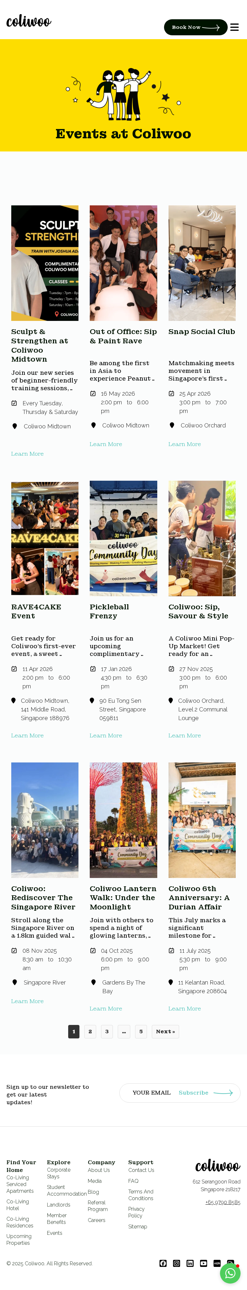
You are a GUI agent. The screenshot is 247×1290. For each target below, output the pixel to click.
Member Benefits (57, 1218)
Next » (165, 1031)
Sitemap (137, 1227)
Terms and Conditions (140, 1195)
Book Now (187, 27)
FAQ (133, 1181)
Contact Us (141, 1170)
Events (54, 1233)
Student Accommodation (67, 1190)
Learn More (27, 454)
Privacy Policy (136, 1212)
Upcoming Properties (19, 1239)
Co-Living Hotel (17, 1205)
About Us (99, 1170)
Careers (96, 1220)
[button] (230, 1273)
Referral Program (98, 1206)
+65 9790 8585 (223, 1202)
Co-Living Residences (19, 1222)
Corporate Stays (58, 1173)
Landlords (58, 1205)
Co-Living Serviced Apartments (20, 1184)
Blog (93, 1192)
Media (95, 1181)
